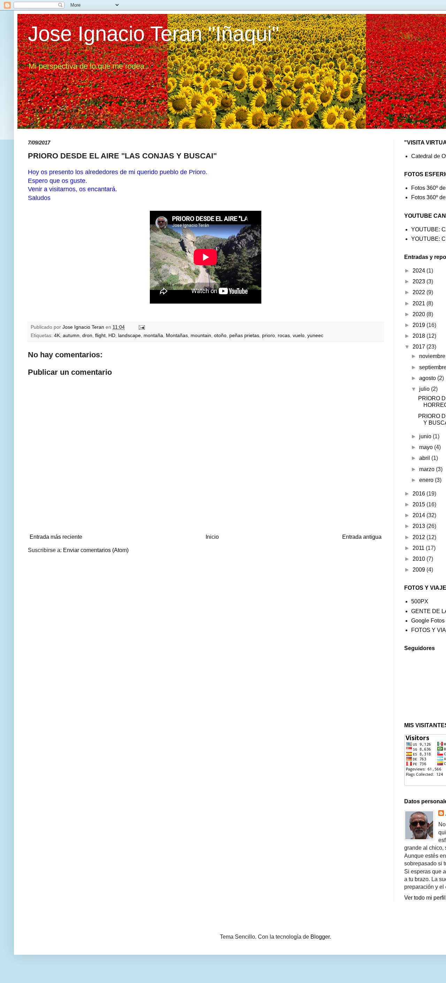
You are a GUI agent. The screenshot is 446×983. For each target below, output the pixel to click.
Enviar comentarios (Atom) (96, 550)
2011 (419, 548)
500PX (419, 601)
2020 (419, 314)
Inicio (212, 537)
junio (426, 436)
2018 (419, 336)
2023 (419, 281)
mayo (426, 447)
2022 (419, 292)
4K (57, 335)
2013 (419, 526)
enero (427, 480)
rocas (284, 335)
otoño (220, 335)
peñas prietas (244, 335)
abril (425, 458)
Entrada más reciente (56, 537)
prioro (268, 335)
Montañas (177, 335)
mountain (201, 335)
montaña (153, 335)
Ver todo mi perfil (425, 898)
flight (100, 335)
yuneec (315, 335)
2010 (419, 559)
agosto (428, 378)
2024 (419, 271)
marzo (427, 469)
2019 (419, 325)
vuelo (299, 335)
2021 (419, 303)
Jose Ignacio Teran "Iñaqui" (153, 33)
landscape (129, 335)
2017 (419, 347)
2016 (419, 494)
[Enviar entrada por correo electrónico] (141, 327)
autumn (71, 335)
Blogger (320, 937)
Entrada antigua (362, 537)
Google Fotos (428, 621)
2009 (419, 570)
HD (111, 335)
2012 (419, 537)
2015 (419, 504)
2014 (419, 515)
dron (87, 335)
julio (425, 389)
